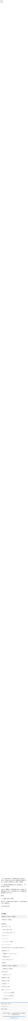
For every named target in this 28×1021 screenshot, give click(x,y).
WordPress (10, 1016)
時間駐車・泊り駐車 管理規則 (9, 916)
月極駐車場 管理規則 (7, 919)
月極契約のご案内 (6, 980)
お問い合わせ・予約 (6, 926)
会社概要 (3, 913)
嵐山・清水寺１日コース (8, 959)
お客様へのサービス (7, 974)
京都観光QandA (6, 956)
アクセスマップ (5, 935)
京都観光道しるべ (6, 950)
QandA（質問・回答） (8, 929)
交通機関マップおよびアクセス (10, 953)
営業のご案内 (5, 971)
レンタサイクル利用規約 (8, 995)
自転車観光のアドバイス (8, 998)
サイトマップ (5, 938)
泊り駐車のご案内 (6, 986)
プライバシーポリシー (7, 944)
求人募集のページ (6, 983)
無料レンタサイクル (6, 989)
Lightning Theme (17, 1016)
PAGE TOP (26, 989)
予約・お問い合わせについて (9, 932)
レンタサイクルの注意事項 (9, 992)
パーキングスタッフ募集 (7, 941)
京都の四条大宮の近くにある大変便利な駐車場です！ (14, 947)
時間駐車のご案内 (6, 977)
